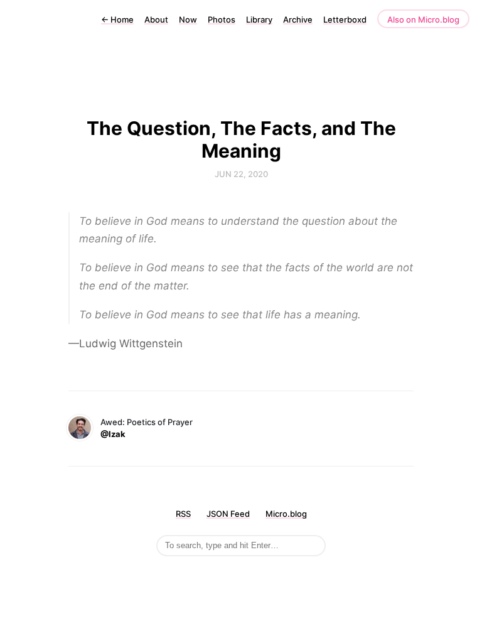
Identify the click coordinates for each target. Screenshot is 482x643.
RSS (183, 514)
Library (259, 19)
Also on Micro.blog (423, 19)
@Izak (113, 434)
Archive (298, 19)
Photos (221, 19)
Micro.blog (286, 514)
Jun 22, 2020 (241, 174)
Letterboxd (345, 19)
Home (117, 19)
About (156, 19)
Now (188, 19)
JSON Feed (228, 514)
